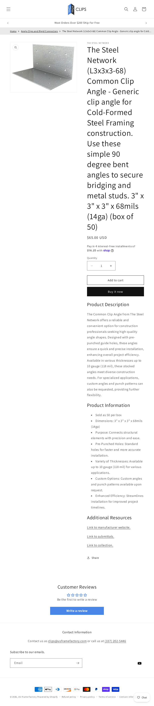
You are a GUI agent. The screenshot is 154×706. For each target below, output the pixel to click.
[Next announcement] (146, 23)
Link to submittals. (100, 536)
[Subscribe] (77, 663)
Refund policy (69, 696)
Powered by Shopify (47, 696)
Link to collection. (100, 545)
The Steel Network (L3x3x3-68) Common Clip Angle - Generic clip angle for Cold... (106, 31)
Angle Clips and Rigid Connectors (39, 31)
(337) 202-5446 (115, 641)
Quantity (92, 258)
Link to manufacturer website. (108, 527)
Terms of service (107, 696)
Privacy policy (87, 696)
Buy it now (115, 291)
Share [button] (95, 558)
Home (13, 31)
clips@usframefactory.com (67, 641)
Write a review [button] (76, 611)
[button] (8, 9)
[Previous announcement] (7, 23)
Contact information (130, 696)
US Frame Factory (27, 696)
